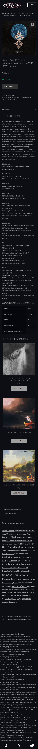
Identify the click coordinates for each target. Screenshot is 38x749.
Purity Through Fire (10, 583)
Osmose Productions (15, 575)
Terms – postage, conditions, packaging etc (16, 619)
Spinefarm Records (19, 589)
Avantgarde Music (24, 534)
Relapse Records (25, 582)
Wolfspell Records (9, 602)
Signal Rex (31, 586)
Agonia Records (8, 531)
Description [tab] (6, 109)
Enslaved (15, 550)
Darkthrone (22, 544)
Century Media (11, 99)
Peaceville (7, 579)
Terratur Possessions (15, 592)
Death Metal (16, 97)
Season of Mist (19, 586)
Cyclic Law (14, 544)
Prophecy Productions (24, 579)
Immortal (31, 550)
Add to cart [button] (19, 388)
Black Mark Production (17, 541)
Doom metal (15, 13)
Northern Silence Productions (20, 571)
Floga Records (22, 550)
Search (19, 745)
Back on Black (9, 537)
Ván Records (25, 598)
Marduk (15, 560)
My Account (6, 745)
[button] (32, 24)
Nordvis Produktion (19, 564)
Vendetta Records (10, 598)
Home (6, 13)
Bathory (20, 537)
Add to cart (9, 86)
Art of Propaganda (9, 534)
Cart (29, 744)
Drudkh (22, 547)
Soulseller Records (7, 589)
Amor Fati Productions (25, 530)
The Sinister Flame (13, 596)
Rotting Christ (6, 587)
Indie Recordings (8, 554)
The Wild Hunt (25, 595)
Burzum (29, 541)
